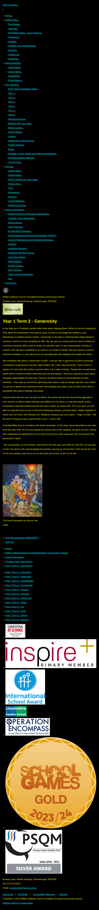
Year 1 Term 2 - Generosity (18, 566)
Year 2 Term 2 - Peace (16, 602)
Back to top (8, 894)
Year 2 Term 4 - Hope (15, 611)
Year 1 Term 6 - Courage (17, 594)
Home (8, 548)
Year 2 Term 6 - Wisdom (17, 619)
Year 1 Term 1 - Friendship (18, 572)
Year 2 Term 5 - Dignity (16, 615)
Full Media (23, 894)
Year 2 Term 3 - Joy (14, 607)
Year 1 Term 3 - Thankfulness (19, 581)
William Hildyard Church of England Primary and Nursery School (36, 553)
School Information (14, 557)
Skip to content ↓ (11, 5)
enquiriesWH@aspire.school (23, 888)
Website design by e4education (18, 903)
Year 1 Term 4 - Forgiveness (19, 585)
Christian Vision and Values (18, 561)
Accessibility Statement (44, 894)
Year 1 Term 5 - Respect (17, 589)
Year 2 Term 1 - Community (18, 598)
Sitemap (63, 894)
